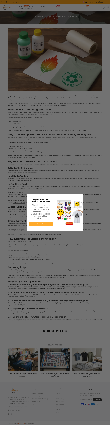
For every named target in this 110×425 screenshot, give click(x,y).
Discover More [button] (41, 224)
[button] (28, 196)
